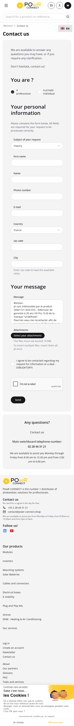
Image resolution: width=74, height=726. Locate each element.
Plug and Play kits (13, 605)
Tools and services (13, 681)
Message (19, 297)
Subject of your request (27, 139)
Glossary (8, 673)
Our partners (10, 668)
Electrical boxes (12, 592)
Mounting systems (13, 570)
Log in (6, 643)
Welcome (8, 25)
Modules (8, 552)
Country (18, 224)
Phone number (22, 190)
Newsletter (9, 652)
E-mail (17, 207)
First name (20, 156)
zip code (18, 240)
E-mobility (8, 596)
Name (17, 173)
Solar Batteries (11, 574)
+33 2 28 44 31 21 (18, 507)
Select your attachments (28, 335)
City (16, 257)
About (6, 664)
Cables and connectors (16, 583)
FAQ (5, 677)
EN (68, 28)
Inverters (8, 561)
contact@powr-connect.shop (24, 511)
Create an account (13, 647)
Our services (10, 628)
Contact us (9, 656)
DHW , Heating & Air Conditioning (22, 619)
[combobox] (65, 28)
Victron (7, 614)
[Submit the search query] (68, 16)
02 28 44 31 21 (37, 446)
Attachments (21, 330)
